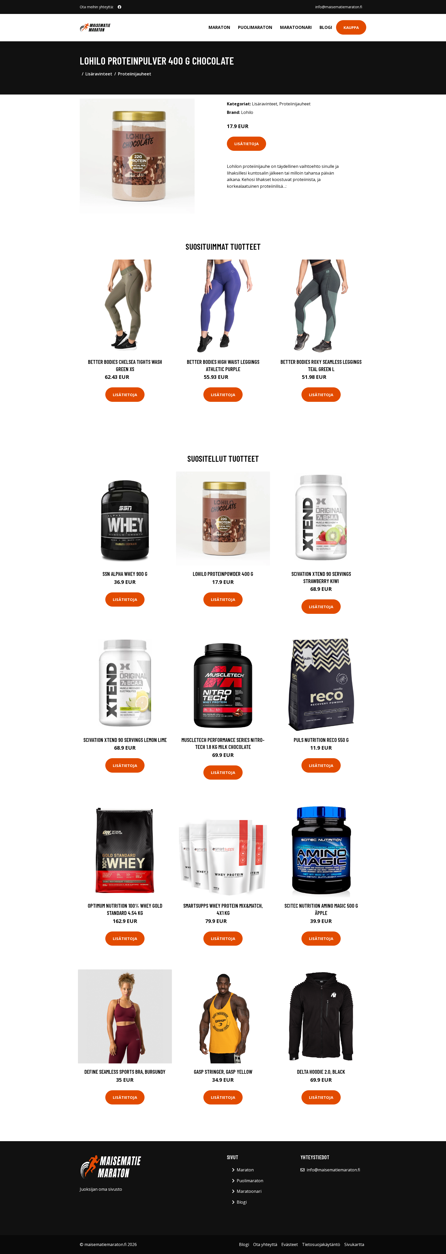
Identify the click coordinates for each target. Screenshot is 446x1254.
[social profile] (119, 7)
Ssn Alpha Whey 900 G (124, 573)
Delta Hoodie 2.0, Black (321, 1071)
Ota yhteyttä (265, 1244)
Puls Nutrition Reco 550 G (321, 739)
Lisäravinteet (98, 74)
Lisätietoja (246, 143)
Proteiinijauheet (134, 74)
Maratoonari (296, 27)
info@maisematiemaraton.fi (338, 6)
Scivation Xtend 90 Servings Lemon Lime (125, 739)
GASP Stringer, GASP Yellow (223, 1071)
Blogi (326, 27)
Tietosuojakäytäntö (321, 1244)
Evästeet (289, 1244)
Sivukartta (354, 1244)
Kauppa (351, 27)
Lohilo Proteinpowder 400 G (223, 573)
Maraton (219, 27)
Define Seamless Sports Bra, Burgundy (124, 1071)
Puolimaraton (255, 27)
